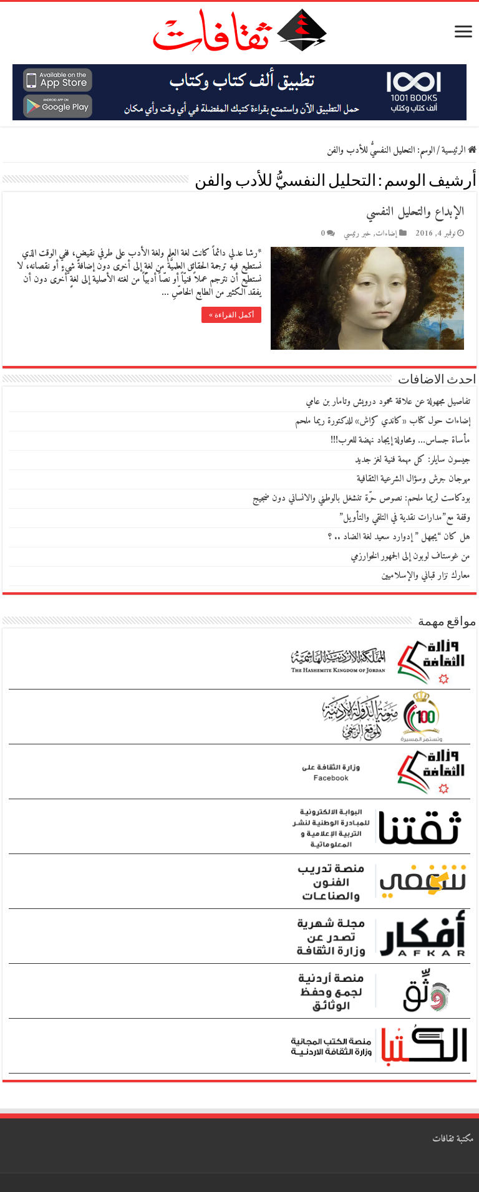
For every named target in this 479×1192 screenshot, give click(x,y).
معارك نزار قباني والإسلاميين (425, 575)
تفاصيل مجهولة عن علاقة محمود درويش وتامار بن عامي (388, 401)
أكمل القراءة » (231, 314)
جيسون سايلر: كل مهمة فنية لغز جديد (412, 459)
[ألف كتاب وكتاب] (239, 92)
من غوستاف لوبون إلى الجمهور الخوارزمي (410, 556)
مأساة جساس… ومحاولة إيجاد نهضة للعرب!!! (400, 440)
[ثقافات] (239, 27)
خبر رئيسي (357, 234)
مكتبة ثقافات (453, 1139)
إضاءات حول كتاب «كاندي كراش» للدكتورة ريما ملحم (382, 421)
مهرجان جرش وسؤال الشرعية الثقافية (413, 479)
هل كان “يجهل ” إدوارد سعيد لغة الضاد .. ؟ (399, 537)
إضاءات (386, 234)
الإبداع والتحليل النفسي (415, 212)
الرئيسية (455, 150)
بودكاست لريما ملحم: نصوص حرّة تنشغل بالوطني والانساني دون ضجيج (361, 498)
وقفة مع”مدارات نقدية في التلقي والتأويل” (404, 517)
